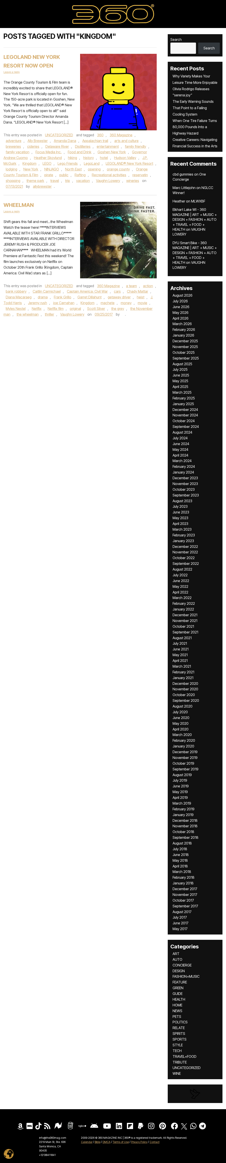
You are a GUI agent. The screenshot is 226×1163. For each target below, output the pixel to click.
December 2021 (185, 615)
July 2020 (180, 712)
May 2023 (180, 518)
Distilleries (82, 146)
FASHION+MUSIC (186, 976)
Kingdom (29, 163)
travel (54, 180)
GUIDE (178, 993)
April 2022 (180, 592)
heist (140, 297)
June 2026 (181, 307)
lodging (11, 169)
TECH (177, 1051)
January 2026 (183, 335)
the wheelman (28, 314)
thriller (49, 314)
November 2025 (185, 347)
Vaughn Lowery (108, 180)
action (148, 286)
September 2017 (185, 906)
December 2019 (185, 752)
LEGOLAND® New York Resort (129, 163)
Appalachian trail (95, 141)
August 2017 (182, 912)
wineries (132, 180)
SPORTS (179, 1039)
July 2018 (180, 849)
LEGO (47, 163)
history (88, 157)
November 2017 (185, 894)
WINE (177, 1073)
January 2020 (183, 746)
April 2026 (180, 318)
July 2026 (180, 301)
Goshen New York (112, 152)
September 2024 (186, 426)
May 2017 (180, 929)
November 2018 (185, 826)
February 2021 (183, 672)
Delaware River (57, 146)
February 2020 (184, 740)
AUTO (177, 959)
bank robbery (16, 291)
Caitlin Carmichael (47, 291)
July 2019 (180, 780)
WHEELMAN (19, 205)
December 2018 (185, 820)
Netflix (36, 308)
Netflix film (56, 308)
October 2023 (184, 489)
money (126, 303)
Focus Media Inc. (49, 152)
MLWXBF (198, 201)
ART (176, 953)
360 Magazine (121, 135)
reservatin (140, 175)
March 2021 (182, 666)
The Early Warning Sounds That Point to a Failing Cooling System (193, 107)
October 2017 (183, 900)
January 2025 (183, 404)
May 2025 (180, 381)
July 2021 (180, 643)
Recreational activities (109, 175)
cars (117, 291)
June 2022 (181, 581)
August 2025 (182, 364)
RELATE (179, 1028)
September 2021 (185, 632)
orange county (118, 169)
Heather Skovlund (48, 157)
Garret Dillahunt (89, 297)
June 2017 (180, 923)
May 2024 (180, 449)
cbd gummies (183, 174)
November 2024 (185, 415)
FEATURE (180, 982)
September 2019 (185, 769)
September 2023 (186, 495)
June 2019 (181, 786)
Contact (155, 1142)
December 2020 (185, 683)
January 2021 (183, 678)
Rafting (80, 175)
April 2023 (180, 523)
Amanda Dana (65, 141)
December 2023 (185, 478)
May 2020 (180, 723)
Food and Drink (79, 152)
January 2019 (183, 815)
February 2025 (184, 398)
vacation (83, 180)
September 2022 (186, 563)
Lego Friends (68, 163)
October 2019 (183, 763)
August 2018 (182, 843)
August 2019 (182, 775)
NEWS (177, 1011)
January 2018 (183, 883)
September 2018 (185, 837)
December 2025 (185, 341)
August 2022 (182, 569)
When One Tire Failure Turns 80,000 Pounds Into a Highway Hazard (195, 127)
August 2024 (182, 432)
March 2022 (182, 598)
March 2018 (182, 871)
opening (94, 169)
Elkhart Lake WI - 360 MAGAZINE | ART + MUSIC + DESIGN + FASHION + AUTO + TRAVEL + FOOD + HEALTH (195, 219)
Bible (97, 1142)
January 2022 (183, 609)
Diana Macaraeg (19, 297)
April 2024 (180, 455)
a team (131, 286)
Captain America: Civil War (87, 291)
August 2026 (182, 295)
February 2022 (184, 603)
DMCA (107, 1142)
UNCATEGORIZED (59, 135)
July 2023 (180, 506)
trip (67, 180)
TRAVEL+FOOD (184, 1056)
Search (176, 39)
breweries (13, 146)
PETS (177, 1016)
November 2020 (185, 689)
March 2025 (182, 392)
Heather (179, 201)
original (75, 308)
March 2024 (182, 461)
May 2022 (180, 586)
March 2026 (182, 324)
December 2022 (185, 546)
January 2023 (183, 541)
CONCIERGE (182, 965)
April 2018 (180, 866)
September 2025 (186, 358)
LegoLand (92, 163)
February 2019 (183, 809)
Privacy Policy (139, 1142)
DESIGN (179, 971)
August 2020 (182, 706)
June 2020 (181, 717)
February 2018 (183, 877)
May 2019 (180, 792)
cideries (33, 146)
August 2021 (182, 638)
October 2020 (184, 695)
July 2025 (180, 369)
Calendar (86, 1142)
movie (142, 303)
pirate (48, 175)
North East (73, 169)
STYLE (178, 1045)
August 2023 (182, 501)
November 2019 (185, 757)
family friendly (135, 146)
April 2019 (180, 797)
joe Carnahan (63, 303)
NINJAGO (51, 169)
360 (100, 135)
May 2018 (180, 860)
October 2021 (183, 626)
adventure (13, 141)
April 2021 (180, 660)
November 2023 (185, 483)
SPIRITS (179, 1033)
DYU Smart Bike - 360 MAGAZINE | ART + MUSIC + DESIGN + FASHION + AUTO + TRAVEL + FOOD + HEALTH (195, 253)
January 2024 (183, 472)
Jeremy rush (37, 303)
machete (108, 303)
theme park (35, 180)
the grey (117, 308)
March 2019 (182, 803)
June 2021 (180, 649)
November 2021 (185, 620)
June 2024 (181, 444)
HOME (177, 1005)
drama (43, 297)
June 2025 (181, 375)
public (63, 175)
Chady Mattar (137, 291)
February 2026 (184, 329)
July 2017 (180, 917)
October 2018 (183, 832)
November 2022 (185, 552)
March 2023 (182, 529)
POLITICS (180, 1022)
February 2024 (184, 466)
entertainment (108, 146)
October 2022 (184, 558)
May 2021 (180, 655)
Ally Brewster (38, 141)
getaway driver (119, 297)
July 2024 (180, 438)
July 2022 (180, 575)
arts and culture (126, 141)
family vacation (17, 152)
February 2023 (184, 535)
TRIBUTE (180, 1062)
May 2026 (180, 312)
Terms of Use (121, 1142)
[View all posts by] (123, 314)
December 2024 (185, 409)
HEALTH (179, 999)
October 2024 (184, 421)
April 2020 (180, 729)
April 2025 (180, 386)
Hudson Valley (125, 157)
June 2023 (181, 512)
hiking (72, 157)
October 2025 (184, 352)
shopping (13, 180)
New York (30, 169)
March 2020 (182, 734)
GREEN (178, 988)
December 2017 (185, 889)
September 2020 (186, 700)
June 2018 (181, 854)
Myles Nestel (16, 308)
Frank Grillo (62, 297)
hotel (104, 157)
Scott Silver (96, 308)
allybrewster (42, 186)
